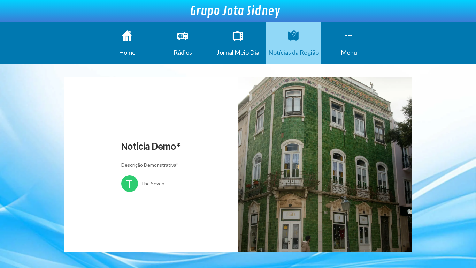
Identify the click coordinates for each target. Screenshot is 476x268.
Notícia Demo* (151, 146)
